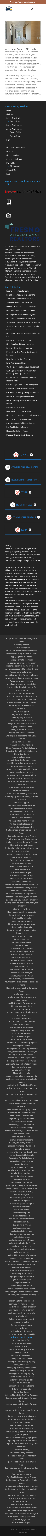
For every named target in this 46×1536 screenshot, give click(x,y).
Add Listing (15, 121)
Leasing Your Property (21, 1024)
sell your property (22, 1346)
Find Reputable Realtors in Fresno (20, 310)
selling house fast (21, 1364)
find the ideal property (22, 818)
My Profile (10, 163)
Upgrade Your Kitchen (21, 1501)
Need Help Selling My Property (19, 419)
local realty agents (29, 1042)
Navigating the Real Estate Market (22, 1085)
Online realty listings (14, 1130)
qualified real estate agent (21, 1176)
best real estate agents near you (21, 699)
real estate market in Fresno (21, 1240)
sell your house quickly (22, 1343)
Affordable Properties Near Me (19, 298)
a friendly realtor (21, 644)
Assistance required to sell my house (21, 669)
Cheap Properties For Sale (21, 745)
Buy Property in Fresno (22, 717)
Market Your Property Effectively (20, 49)
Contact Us (11, 170)
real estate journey (21, 1228)
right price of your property (21, 1276)
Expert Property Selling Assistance (21, 423)
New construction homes (22, 1121)
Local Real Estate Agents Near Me (20, 295)
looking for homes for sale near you (21, 1052)
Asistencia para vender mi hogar (22, 663)
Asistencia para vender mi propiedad (22, 666)
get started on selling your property (21, 897)
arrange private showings (22, 660)
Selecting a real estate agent (21, 1319)
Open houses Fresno (22, 1133)
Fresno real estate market (21, 878)
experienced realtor (28, 58)
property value (21, 1164)
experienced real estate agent (22, 787)
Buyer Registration (14, 125)
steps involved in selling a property (21, 1437)
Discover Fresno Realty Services (19, 435)
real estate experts (21, 1212)
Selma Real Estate (21, 1392)
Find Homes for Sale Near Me (18, 359)
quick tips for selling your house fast (22, 1185)
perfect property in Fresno (21, 1140)
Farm (24, 529)
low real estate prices (21, 1067)
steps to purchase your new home (22, 1440)
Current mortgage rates (21, 766)
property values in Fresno (21, 1167)
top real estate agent (21, 1474)
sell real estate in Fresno (21, 1331)
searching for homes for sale (21, 1301)
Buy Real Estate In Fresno (17, 427)
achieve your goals (22, 647)
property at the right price (21, 1161)
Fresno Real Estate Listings (21, 875)
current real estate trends (21, 772)
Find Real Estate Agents (16, 147)
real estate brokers (21, 1206)
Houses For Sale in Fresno (17, 431)
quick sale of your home (21, 1182)
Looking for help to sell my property (22, 1048)
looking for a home (21, 1045)
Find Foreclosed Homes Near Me (20, 344)
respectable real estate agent (21, 1270)
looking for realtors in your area (22, 1058)
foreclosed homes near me (21, 860)
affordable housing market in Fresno (22, 653)
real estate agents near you (22, 1203)
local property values (21, 1033)
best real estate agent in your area (22, 696)
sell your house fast (21, 1340)
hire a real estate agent (22, 921)
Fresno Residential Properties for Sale (21, 884)
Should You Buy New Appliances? (21, 1416)
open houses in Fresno (22, 1137)
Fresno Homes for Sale (21, 863)
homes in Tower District (21, 960)
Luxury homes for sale (21, 1070)
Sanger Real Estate (22, 1282)
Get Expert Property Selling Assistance (22, 392)
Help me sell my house (22, 909)
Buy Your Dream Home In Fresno (20, 388)
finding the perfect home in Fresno (21, 842)
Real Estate (12, 51)
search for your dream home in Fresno (21, 1291)
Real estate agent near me (21, 1197)
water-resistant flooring (21, 1504)
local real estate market (21, 1039)
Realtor (13, 1258)
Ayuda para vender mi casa (21, 681)
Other (24, 492)
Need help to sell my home (21, 1115)
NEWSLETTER (12, 151)
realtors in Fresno (12, 1261)
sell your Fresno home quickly (22, 1334)
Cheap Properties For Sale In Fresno (21, 748)
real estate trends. (22, 1252)
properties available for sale (21, 1155)
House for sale (21, 966)
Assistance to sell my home (21, 672)
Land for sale (13, 1021)
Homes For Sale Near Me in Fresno (21, 306)
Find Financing (12, 155)
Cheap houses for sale (21, 742)
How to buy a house (21, 994)
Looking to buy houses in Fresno (21, 1061)
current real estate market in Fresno (21, 769)
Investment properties (21, 1018)
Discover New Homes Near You (21, 778)
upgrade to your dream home (22, 1498)
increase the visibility (14, 60)
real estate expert (21, 1209)
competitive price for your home (21, 760)
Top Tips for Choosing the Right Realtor (23, 322)
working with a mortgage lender (22, 1516)
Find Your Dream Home (16, 363)
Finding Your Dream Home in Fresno (21, 854)
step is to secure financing (21, 1428)
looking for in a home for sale (21, 1054)
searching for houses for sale (21, 1304)
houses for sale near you (21, 972)
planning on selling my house (21, 1143)
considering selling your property (21, 763)
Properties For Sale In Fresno (21, 1158)
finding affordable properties (21, 827)
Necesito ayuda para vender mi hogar (21, 1100)
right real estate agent (21, 1279)
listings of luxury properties (21, 1030)
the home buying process (21, 1452)
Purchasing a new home (21, 1173)
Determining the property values (21, 775)
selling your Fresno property (21, 1373)
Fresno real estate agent (21, 872)
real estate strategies (21, 1246)
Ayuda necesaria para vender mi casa (21, 678)
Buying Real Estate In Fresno (18, 340)
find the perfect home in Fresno (22, 821)
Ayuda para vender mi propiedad (21, 684)
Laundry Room (28, 1021)
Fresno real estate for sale (17, 291)
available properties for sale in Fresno (21, 675)
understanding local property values (20, 70)
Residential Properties (21, 1267)
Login (8, 174)
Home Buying (30, 930)
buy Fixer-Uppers (21, 711)
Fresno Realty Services (21, 881)
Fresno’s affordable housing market (21, 887)
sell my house (22, 1328)
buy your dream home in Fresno (22, 723)
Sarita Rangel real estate (21, 1285)
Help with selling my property (22, 915)
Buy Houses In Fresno (15, 407)
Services (24, 454)
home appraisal (14, 930)
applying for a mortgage (21, 657)
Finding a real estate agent (21, 824)
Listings (9, 114)
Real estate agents (22, 1200)
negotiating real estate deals (21, 1118)
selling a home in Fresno (21, 1355)
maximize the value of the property (21, 1076)
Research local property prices (21, 1264)
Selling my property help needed (21, 1367)
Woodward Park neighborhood (21, 1510)
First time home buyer (21, 857)
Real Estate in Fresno (22, 1225)
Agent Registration (14, 129)
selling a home (21, 1352)
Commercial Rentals (24, 517)
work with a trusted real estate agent (21, 1513)
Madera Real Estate (21, 1073)
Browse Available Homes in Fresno (22, 702)
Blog (8, 140)
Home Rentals (24, 504)
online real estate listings (22, 1127)
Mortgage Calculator (15, 159)
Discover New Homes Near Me (19, 348)
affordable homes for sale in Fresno (21, 650)
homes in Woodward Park (21, 963)
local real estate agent (21, 1036)
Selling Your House (21, 1383)
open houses (32, 1130)
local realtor (12, 1042)
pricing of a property (22, 1149)
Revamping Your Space (22, 1273)
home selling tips (21, 939)
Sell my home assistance (21, 1325)
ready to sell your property (21, 1191)
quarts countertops (21, 1179)
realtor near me (26, 1258)
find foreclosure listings (21, 808)
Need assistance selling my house (21, 1109)
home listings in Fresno (22, 936)
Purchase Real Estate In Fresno (21, 1170)
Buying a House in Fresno (21, 729)
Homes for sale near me (21, 954)
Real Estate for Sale (21, 1216)
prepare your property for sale (21, 1146)
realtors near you (31, 1261)
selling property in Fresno (21, 1370)
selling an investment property (21, 1361)
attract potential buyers (24, 54)
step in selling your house (21, 1425)
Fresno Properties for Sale (21, 866)
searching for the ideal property (22, 1307)
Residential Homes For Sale (26, 479)
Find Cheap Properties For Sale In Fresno (23, 415)
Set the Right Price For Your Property (22, 384)
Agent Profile (15, 132)
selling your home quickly (21, 1380)
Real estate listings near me (22, 1234)
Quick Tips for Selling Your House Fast (22, 367)
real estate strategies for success (21, 1249)
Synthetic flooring (22, 1449)
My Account (15, 166)
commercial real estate (22, 757)
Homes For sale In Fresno (22, 948)
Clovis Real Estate (21, 754)
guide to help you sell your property (22, 900)
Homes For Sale (21, 945)
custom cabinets (12, 58)
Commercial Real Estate (24, 467)
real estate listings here (21, 1231)
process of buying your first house (22, 1152)
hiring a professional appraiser (21, 924)
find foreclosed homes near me (21, 805)
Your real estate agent (21, 1522)
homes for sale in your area (22, 951)
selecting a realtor (22, 1322)
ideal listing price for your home (22, 1003)
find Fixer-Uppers (21, 802)
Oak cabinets (28, 1124)
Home (8, 110)
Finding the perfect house (21, 845)
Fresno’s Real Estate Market (22, 890)
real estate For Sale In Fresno (21, 1218)
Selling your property (21, 1389)
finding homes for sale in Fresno (22, 836)
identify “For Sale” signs (21, 1006)
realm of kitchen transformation (22, 1255)
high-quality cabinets (21, 918)
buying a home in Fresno (21, 726)
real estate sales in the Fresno (22, 1243)
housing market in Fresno (21, 976)
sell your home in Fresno (21, 64)
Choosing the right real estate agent (21, 751)
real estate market (22, 1237)
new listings (14, 1124)
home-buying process (21, 942)
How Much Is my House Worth (19, 411)
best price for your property (21, 693)
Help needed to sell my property (21, 912)
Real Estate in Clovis (21, 1222)
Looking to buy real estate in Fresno (21, 1064)
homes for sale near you (21, 957)
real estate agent (21, 1194)
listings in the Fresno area (21, 1027)
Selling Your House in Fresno (21, 1386)
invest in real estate (21, 1009)
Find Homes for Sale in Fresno (22, 812)
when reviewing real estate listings (22, 1507)
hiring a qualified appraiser (21, 927)
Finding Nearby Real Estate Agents (21, 314)
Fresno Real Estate (22, 869)
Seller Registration (14, 118)
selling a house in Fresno (21, 1358)
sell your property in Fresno (21, 1349)
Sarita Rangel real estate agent (21, 1288)
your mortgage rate (21, 1519)
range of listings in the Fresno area (21, 1188)
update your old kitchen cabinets (21, 1495)
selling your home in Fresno (21, 1377)
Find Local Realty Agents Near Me (20, 318)
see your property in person (21, 1310)
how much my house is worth (21, 978)
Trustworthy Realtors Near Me (19, 302)
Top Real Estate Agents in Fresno (21, 1477)
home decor (21, 933)
